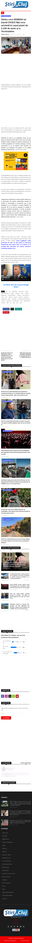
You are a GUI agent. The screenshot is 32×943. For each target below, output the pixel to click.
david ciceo (9, 300)
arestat (26, 291)
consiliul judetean (11, 295)
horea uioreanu (25, 295)
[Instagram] (11, 926)
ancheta (20, 297)
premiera (17, 293)
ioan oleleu (14, 299)
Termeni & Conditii (25, 940)
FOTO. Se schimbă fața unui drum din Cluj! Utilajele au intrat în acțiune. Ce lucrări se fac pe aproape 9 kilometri (15, 540)
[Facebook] (8, 926)
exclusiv (3, 300)
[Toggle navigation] (2, 13)
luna (14, 302)
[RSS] (23, 926)
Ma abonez (6, 718)
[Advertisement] (16, 68)
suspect (12, 293)
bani (7, 302)
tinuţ (21, 300)
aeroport (15, 297)
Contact (16, 920)
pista (9, 299)
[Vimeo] (17, 926)
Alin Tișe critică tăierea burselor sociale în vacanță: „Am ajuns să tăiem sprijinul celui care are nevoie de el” (16, 422)
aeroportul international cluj (24, 299)
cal (10, 302)
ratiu (22, 293)
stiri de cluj (21, 291)
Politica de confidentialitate (10, 940)
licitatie (10, 297)
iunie (3, 297)
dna (6, 291)
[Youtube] (20, 926)
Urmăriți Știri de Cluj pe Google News (16, 286)
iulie (6, 297)
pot (17, 302)
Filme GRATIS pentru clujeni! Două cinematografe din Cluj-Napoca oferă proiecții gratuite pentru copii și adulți (15, 452)
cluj (9, 291)
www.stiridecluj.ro (5, 293)
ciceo (21, 302)
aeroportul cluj (27, 300)
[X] (14, 926)
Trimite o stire (16, 923)
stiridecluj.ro (14, 291)
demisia (3, 302)
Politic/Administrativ (5, 16)
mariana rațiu (16, 300)
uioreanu (19, 295)
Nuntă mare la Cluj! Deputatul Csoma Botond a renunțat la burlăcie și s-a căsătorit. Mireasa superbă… (15, 564)
